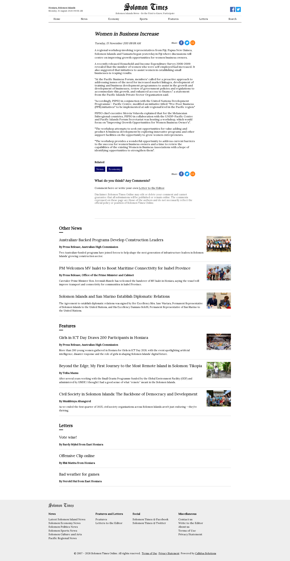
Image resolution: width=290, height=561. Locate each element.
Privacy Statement (190, 534)
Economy (113, 19)
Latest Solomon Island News (67, 519)
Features (173, 19)
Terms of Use (187, 530)
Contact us (185, 519)
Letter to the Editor (151, 188)
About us (183, 526)
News (84, 19)
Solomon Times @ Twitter (149, 523)
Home (57, 19)
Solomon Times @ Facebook (150, 519)
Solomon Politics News (63, 526)
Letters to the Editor (109, 523)
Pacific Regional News (63, 538)
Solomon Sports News (63, 530)
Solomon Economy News (65, 523)
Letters (203, 19)
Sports (144, 19)
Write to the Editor (190, 523)
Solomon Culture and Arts (65, 534)
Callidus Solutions (205, 553)
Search (232, 19)
